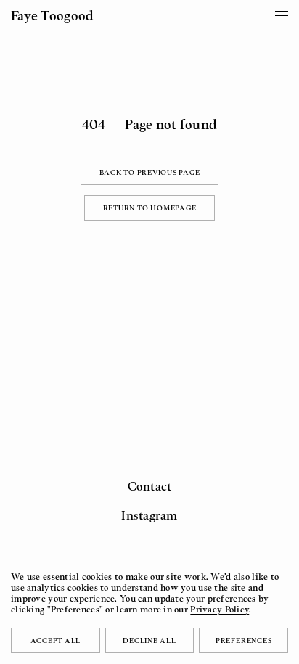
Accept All (55, 640)
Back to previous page (149, 172)
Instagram (149, 515)
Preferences (243, 640)
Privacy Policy (219, 609)
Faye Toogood (52, 15)
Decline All (149, 640)
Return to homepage (150, 207)
